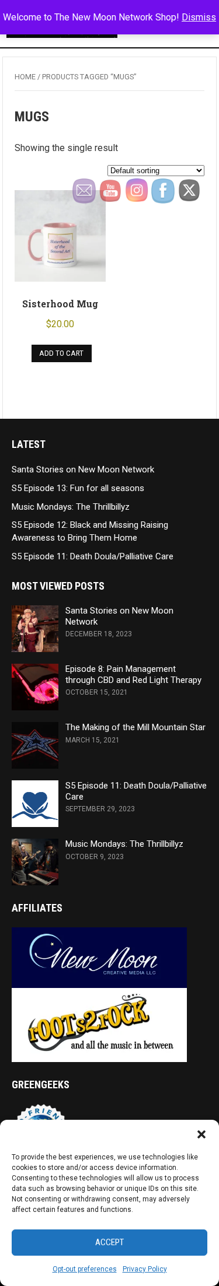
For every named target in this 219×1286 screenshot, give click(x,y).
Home (25, 76)
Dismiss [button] (199, 17)
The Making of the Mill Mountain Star (135, 727)
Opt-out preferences (85, 1269)
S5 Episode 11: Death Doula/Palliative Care (92, 556)
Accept (109, 1242)
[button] (201, 1134)
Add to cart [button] (61, 353)
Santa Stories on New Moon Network (83, 469)
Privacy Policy (145, 1269)
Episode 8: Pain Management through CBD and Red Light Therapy (133, 674)
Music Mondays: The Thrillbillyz (71, 507)
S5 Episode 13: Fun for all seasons (78, 488)
